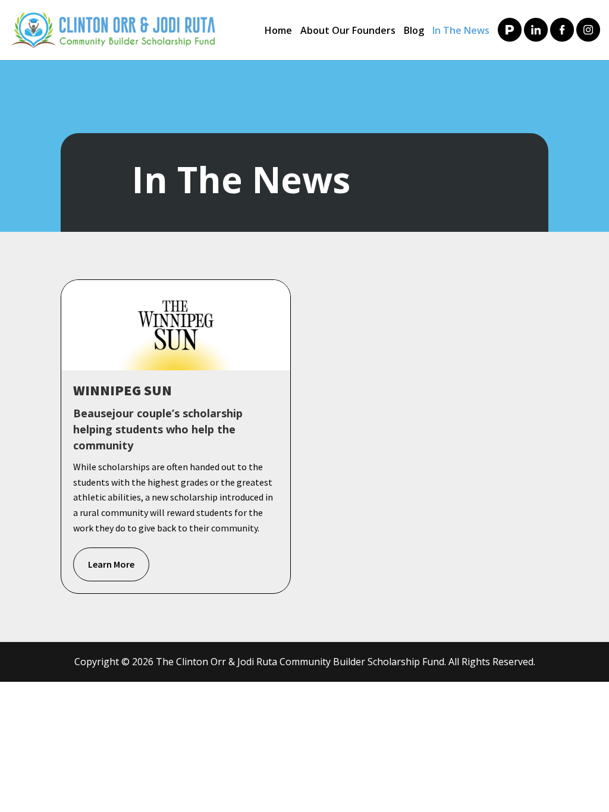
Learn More (111, 564)
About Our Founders (347, 31)
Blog (414, 31)
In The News (460, 31)
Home (278, 31)
